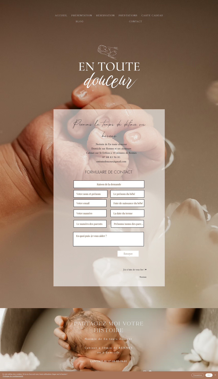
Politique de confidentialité (13, 376)
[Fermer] (215, 375)
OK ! (209, 375)
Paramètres (197, 375)
